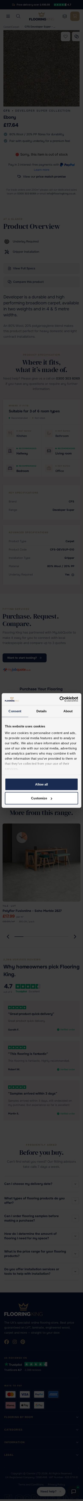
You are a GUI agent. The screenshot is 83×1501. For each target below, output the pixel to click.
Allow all (41, 784)
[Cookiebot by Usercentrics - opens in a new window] (59, 699)
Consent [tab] (15, 711)
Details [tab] (41, 711)
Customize (39, 798)
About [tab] (68, 711)
